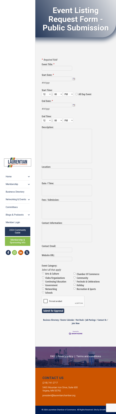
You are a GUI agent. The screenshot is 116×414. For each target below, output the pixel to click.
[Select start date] (74, 79)
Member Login (13, 222)
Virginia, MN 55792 (51, 390)
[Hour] (47, 94)
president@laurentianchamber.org (58, 395)
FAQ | (54, 356)
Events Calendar (67, 319)
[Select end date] (74, 105)
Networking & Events (16, 199)
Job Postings (91, 319)
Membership (12, 184)
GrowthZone (105, 409)
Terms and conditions (88, 356)
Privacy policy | (67, 356)
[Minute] (58, 94)
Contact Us (102, 319)
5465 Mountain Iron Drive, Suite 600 (60, 387)
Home (9, 176)
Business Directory (15, 192)
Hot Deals (80, 319)
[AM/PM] (68, 94)
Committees (12, 207)
